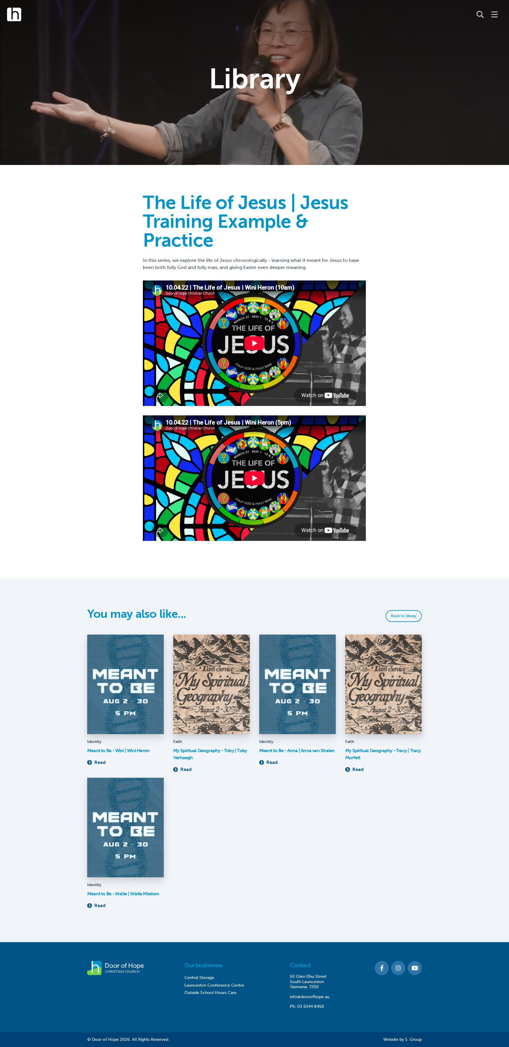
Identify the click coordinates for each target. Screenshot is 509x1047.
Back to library (404, 615)
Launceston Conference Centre (214, 985)
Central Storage (199, 977)
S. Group (413, 1039)
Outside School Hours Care (210, 992)
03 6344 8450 (310, 1006)
